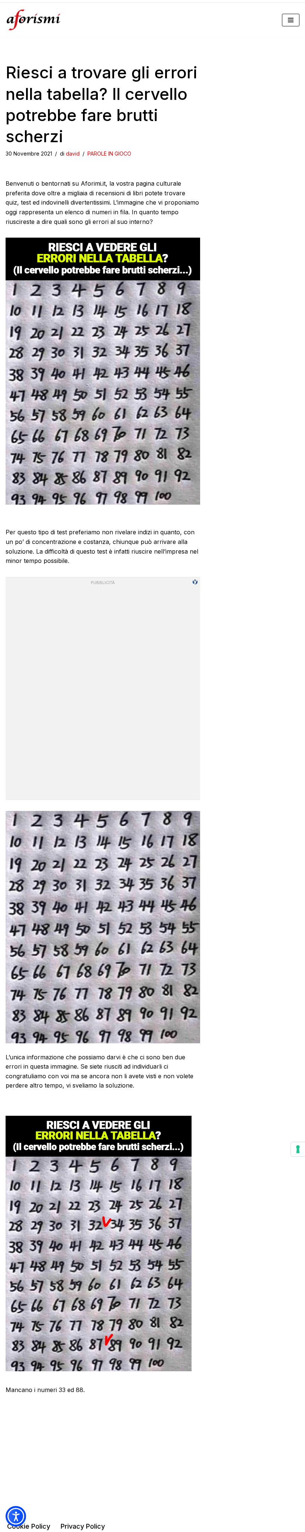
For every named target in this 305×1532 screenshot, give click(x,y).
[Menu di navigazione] (290, 20)
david (73, 153)
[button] (15, 1516)
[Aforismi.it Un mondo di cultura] (33, 20)
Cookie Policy (28, 1526)
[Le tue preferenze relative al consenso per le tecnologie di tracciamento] (298, 1149)
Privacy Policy (83, 1526)
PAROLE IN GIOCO (109, 153)
